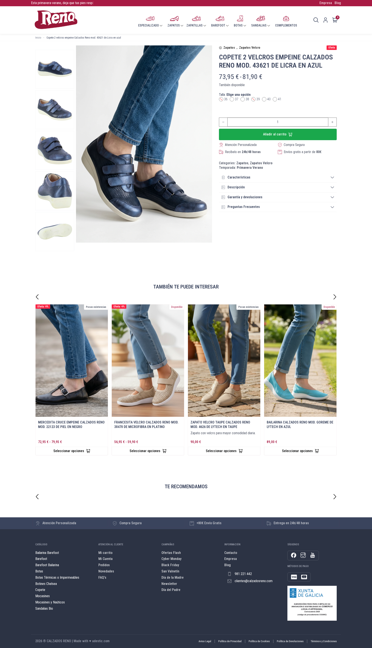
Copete (40, 590)
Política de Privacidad (230, 641)
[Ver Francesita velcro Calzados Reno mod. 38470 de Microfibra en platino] (148, 360)
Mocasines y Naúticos (50, 602)
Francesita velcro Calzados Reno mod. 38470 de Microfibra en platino (146, 424)
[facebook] (293, 555)
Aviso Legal (205, 641)
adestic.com (101, 641)
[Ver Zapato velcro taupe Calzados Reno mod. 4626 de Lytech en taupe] (224, 360)
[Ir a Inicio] (55, 20)
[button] (278, 178)
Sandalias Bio (44, 608)
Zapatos (229, 48)
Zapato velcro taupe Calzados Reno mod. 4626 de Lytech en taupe (220, 424)
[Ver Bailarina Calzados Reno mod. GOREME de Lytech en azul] (300, 360)
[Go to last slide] (37, 296)
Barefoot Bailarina (47, 565)
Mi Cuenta (105, 559)
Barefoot (41, 559)
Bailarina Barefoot (47, 553)
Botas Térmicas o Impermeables (57, 577)
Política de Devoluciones (290, 641)
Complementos (286, 25)
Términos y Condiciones (324, 641)
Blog (338, 3)
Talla (235, 95)
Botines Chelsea (46, 584)
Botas (39, 571)
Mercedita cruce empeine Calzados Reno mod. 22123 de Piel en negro (71, 424)
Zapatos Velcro (249, 48)
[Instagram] (303, 556)
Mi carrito (105, 553)
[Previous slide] (37, 496)
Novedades (106, 571)
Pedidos (104, 565)
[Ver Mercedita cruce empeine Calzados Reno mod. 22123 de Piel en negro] (72, 360)
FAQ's (102, 577)
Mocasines (42, 596)
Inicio (38, 37)
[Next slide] (334, 296)
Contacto (230, 553)
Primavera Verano (250, 168)
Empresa (325, 3)
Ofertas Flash (171, 553)
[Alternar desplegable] (161, 25)
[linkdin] (312, 556)
